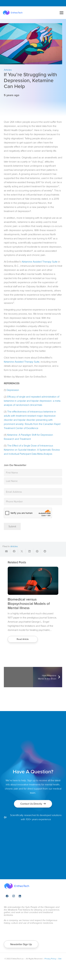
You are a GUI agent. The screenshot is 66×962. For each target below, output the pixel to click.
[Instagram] (13, 896)
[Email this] (6, 551)
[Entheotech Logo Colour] (13, 12)
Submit (12, 526)
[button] (62, 13)
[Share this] (14, 551)
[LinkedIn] (20, 896)
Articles (14, 546)
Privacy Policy (50, 958)
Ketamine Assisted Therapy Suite (40, 261)
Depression (13, 390)
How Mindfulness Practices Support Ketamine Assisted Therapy (29, 604)
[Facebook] (7, 896)
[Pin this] (37, 551)
